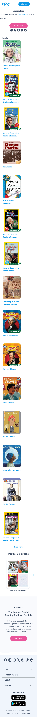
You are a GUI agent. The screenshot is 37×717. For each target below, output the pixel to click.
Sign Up (24, 4)
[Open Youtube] (14, 660)
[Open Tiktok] (27, 660)
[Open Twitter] (18, 660)
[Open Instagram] (9, 660)
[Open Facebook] (5, 660)
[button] (18, 574)
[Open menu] (33, 4)
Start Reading (18, 26)
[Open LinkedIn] (31, 660)
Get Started (19, 638)
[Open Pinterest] (22, 660)
